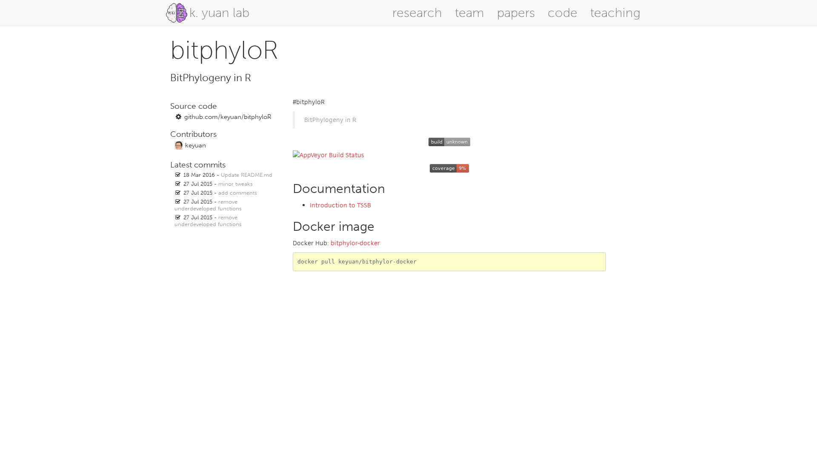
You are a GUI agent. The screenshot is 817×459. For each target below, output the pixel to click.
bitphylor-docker (355, 243)
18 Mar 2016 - (227, 175)
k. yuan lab (219, 12)
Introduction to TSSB (340, 205)
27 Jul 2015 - (218, 184)
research (417, 12)
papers (516, 12)
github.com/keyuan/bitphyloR (227, 117)
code (562, 12)
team (469, 12)
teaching (615, 12)
